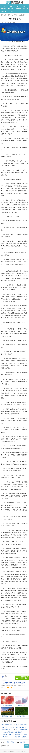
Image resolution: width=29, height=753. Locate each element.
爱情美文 (3, 8)
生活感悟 (10, 11)
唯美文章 (18, 8)
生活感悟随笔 (18, 732)
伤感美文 (18, 6)
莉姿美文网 (12, 751)
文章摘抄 (14, 15)
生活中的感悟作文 (7, 724)
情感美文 (25, 6)
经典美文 (10, 6)
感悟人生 (25, 8)
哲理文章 (3, 11)
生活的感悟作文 (6, 737)
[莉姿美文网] (14, 2)
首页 (3, 6)
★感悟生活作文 (6, 729)
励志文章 (10, 8)
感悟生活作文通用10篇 (21, 734)
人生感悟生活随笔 (6, 734)
